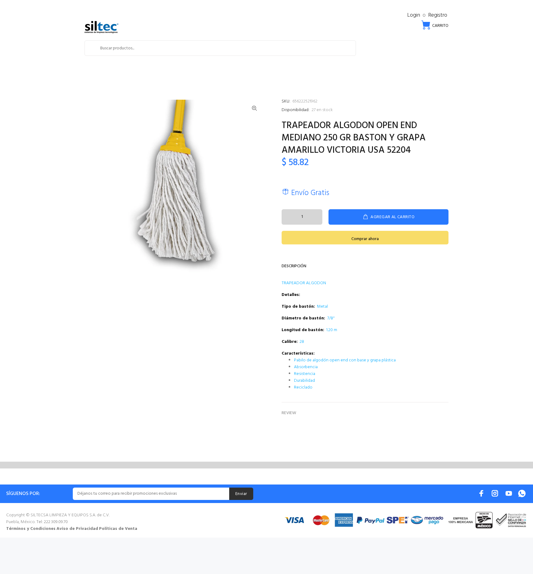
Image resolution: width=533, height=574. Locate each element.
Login (413, 15)
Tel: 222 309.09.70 (52, 522)
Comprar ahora (365, 239)
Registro (437, 15)
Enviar (241, 493)
